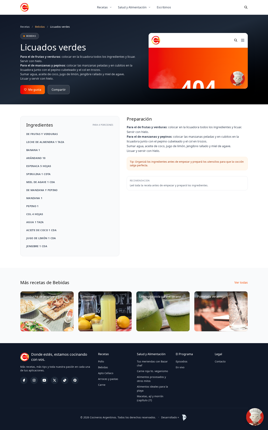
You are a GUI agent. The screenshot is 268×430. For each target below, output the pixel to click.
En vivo (180, 367)
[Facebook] (24, 380)
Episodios (181, 361)
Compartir (59, 90)
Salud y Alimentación (132, 7)
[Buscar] (246, 7)
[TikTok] (64, 380)
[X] (54, 380)
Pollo (101, 361)
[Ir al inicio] (24, 7)
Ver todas (241, 282)
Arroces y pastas (108, 379)
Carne (101, 384)
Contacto (220, 361)
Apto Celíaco (105, 373)
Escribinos (164, 7)
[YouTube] (44, 380)
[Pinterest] (75, 380)
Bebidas (103, 367)
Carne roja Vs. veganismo (152, 371)
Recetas (102, 7)
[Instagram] (34, 380)
